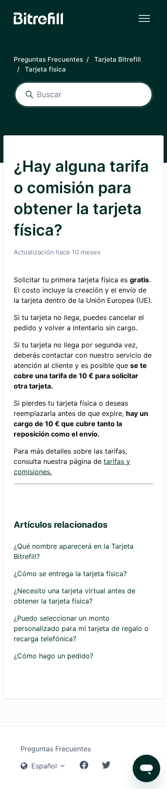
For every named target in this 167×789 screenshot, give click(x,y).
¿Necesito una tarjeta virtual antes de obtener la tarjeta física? (74, 595)
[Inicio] (38, 18)
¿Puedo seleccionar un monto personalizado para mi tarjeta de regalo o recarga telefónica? (81, 628)
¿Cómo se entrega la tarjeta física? (70, 573)
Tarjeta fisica (45, 69)
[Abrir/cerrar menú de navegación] (144, 18)
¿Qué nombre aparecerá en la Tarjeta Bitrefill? (74, 551)
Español (44, 766)
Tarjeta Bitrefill (117, 59)
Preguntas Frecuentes (48, 59)
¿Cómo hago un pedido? (53, 656)
